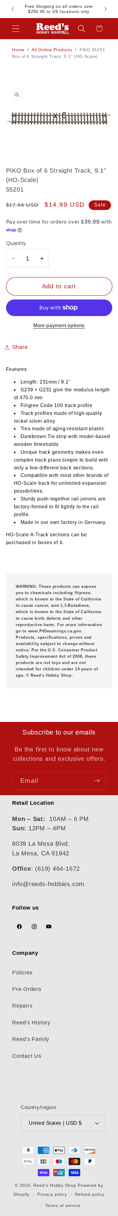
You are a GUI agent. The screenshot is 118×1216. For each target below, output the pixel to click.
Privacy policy (52, 1194)
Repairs (22, 1006)
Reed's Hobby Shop (54, 1185)
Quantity (16, 243)
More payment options (59, 325)
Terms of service (63, 1205)
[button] (15, 28)
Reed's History (31, 1023)
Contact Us (26, 1056)
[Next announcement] (105, 9)
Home (18, 49)
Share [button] (20, 347)
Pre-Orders (26, 989)
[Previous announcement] (12, 9)
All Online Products (52, 49)
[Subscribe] (97, 781)
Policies (22, 973)
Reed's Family (30, 1039)
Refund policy (90, 1194)
